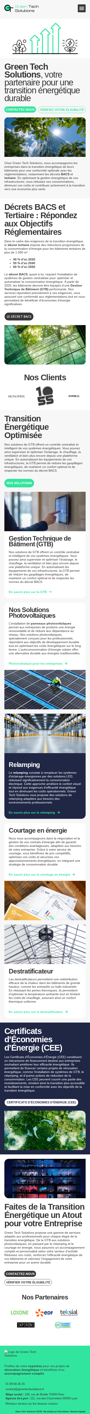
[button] (82, 8)
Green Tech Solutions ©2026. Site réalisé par (42, 1411)
